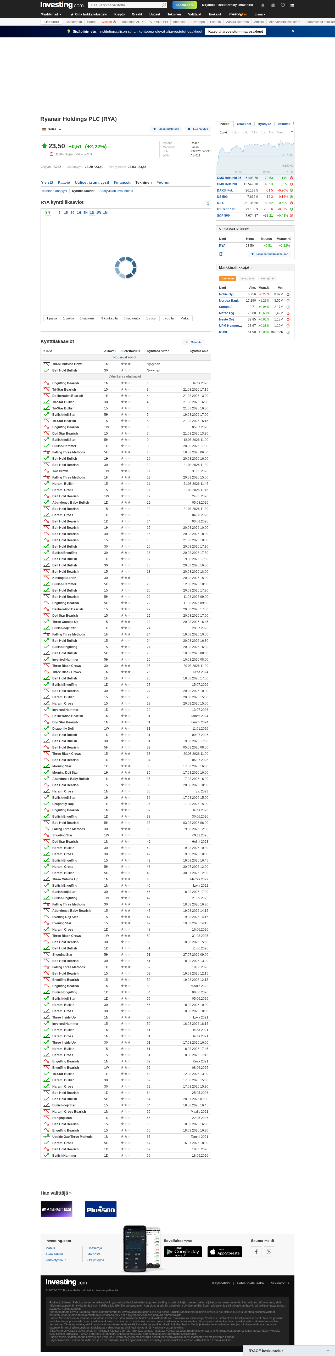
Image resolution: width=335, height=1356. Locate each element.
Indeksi (225, 124)
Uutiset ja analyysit (92, 182)
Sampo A (226, 307)
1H (79, 213)
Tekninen (174, 14)
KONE (223, 332)
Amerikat (179, 22)
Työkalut (215, 14)
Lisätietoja (94, 1248)
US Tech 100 (226, 209)
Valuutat (284, 124)
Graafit (137, 14)
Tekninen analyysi (54, 191)
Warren (107, 22)
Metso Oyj (226, 313)
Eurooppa (198, 22)
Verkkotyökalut (56, 1260)
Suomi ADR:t (159, 22)
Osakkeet (51, 22)
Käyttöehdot (221, 1283)
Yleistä (47, 182)
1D (92, 213)
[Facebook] (256, 1251)
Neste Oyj (226, 319)
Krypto (119, 14)
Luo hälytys (200, 128)
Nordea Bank (229, 300)
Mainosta (93, 1254)
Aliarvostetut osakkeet (284, 22)
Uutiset (154, 14)
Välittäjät (194, 14)
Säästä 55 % (185, 5)
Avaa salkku (54, 1254)
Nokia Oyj (226, 294)
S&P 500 (223, 215)
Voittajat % (247, 278)
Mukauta (196, 342)
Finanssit (122, 182)
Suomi (91, 22)
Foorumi (164, 182)
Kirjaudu (208, 5)
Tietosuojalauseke (250, 1283)
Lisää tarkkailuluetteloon (272, 253)
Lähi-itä (215, 22)
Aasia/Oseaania (237, 22)
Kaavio (64, 182)
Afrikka (259, 22)
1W (98, 213)
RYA (222, 245)
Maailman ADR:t (132, 22)
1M (105, 213)
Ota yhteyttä (95, 1260)
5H (85, 213)
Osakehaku (74, 22)
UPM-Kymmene (231, 326)
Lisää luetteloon (169, 128)
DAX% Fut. (225, 190)
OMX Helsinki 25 (229, 178)
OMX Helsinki (227, 184)
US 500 (222, 197)
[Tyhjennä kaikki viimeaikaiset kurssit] (221, 252)
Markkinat (49, 14)
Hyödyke (264, 124)
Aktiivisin (228, 278)
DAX (220, 203)
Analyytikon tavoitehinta (116, 191)
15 (66, 213)
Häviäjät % (267, 278)
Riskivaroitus (279, 1283)
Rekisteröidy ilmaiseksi (235, 5)
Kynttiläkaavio (48, 213)
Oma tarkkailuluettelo (90, 14)
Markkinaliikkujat (234, 267)
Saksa (195, 147)
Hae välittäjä (54, 1193)
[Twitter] (269, 1251)
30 (72, 213)
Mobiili (50, 1248)
